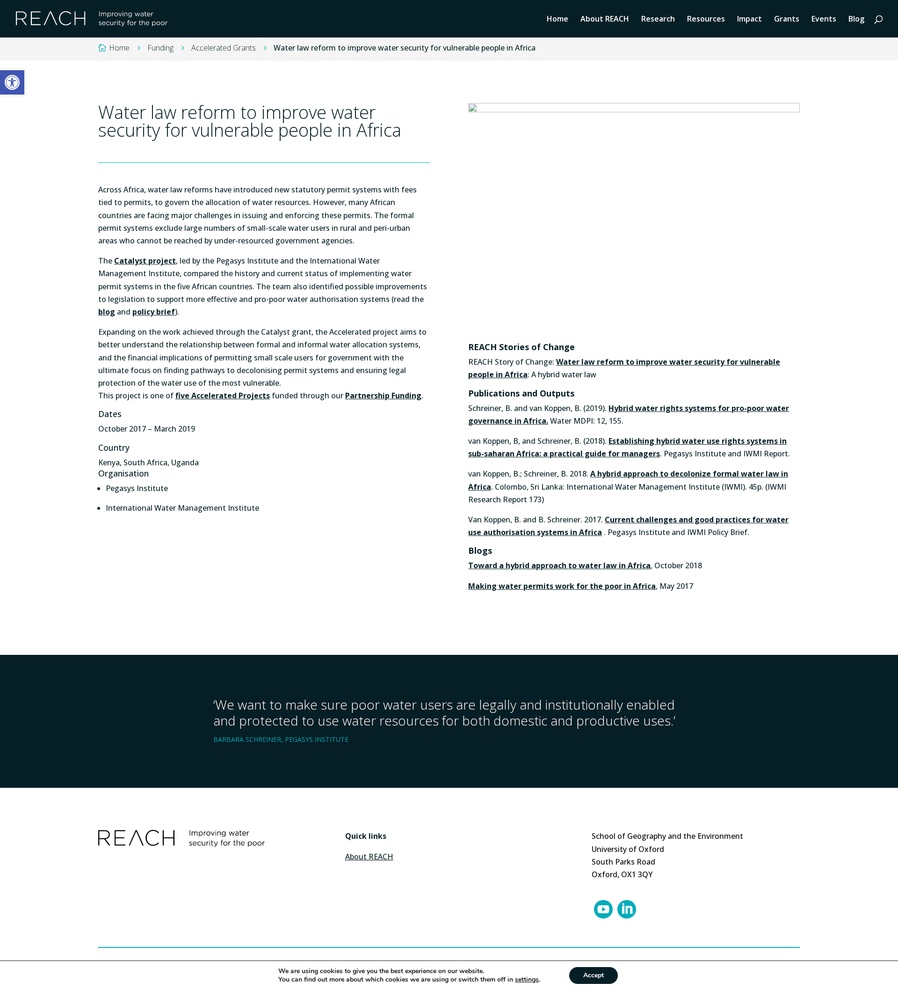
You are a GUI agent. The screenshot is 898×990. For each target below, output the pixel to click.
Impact (749, 19)
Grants (786, 19)
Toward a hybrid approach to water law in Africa (559, 565)
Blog (856, 19)
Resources (706, 19)
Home (557, 19)
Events (823, 19)
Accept (593, 975)
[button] (12, 82)
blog (106, 312)
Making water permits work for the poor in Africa (562, 586)
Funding (160, 48)
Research (658, 19)
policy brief (153, 312)
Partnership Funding (383, 395)
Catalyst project (145, 261)
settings (527, 979)
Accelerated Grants (223, 48)
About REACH (604, 19)
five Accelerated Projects (222, 395)
